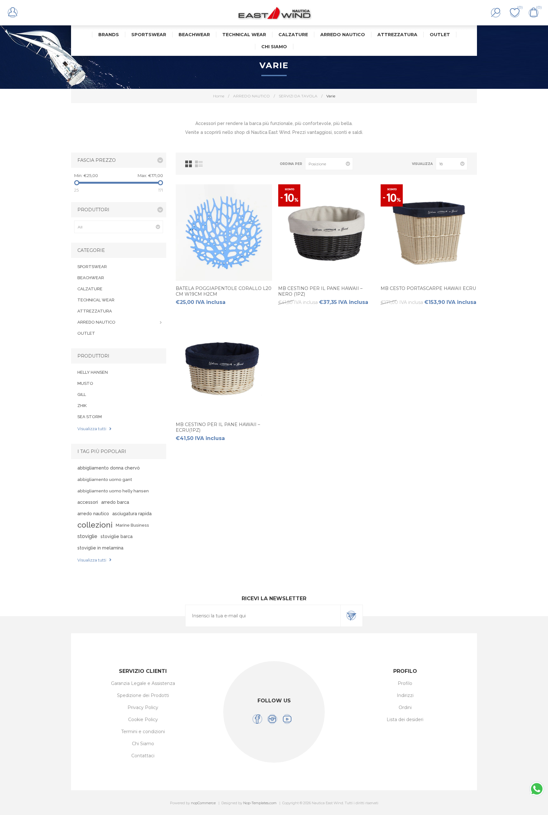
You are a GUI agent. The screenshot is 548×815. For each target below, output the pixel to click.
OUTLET (86, 333)
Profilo (405, 683)
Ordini (405, 707)
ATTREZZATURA (94, 311)
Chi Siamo (143, 743)
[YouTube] (287, 719)
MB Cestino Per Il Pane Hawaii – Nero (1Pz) (320, 291)
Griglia (188, 164)
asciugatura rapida (132, 513)
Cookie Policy (143, 719)
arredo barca (115, 502)
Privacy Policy (142, 707)
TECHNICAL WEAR (95, 300)
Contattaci (142, 756)
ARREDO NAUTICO (96, 322)
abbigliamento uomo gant (104, 479)
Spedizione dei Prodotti (143, 695)
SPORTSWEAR (92, 266)
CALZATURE (89, 288)
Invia (351, 616)
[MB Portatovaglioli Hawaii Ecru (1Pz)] (429, 232)
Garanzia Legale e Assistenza (143, 683)
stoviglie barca (117, 536)
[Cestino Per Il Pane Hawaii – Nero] (326, 232)
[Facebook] (257, 719)
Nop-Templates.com (260, 803)
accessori (87, 502)
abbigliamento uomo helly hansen (113, 490)
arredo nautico (93, 513)
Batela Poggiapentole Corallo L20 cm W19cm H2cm (223, 291)
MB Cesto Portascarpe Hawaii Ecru (428, 288)
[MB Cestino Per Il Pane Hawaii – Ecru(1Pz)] (224, 368)
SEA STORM (89, 416)
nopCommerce (203, 803)
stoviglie (87, 536)
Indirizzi (405, 695)
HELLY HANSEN (92, 372)
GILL (81, 394)
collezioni (95, 524)
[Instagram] (272, 719)
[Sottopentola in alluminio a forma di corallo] (224, 232)
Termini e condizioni (143, 731)
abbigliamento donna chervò (108, 467)
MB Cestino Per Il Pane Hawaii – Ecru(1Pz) (218, 427)
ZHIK (82, 405)
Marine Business (132, 525)
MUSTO (85, 383)
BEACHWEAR (90, 277)
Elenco (199, 164)
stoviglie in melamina (100, 547)
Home (218, 96)
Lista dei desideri (405, 719)
